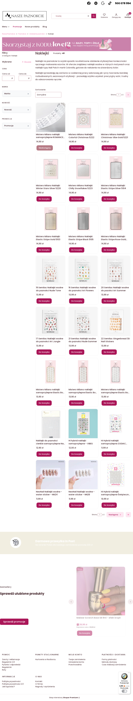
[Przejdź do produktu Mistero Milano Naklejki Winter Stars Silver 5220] (50, 168)
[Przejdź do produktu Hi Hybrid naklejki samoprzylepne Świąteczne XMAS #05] (115, 474)
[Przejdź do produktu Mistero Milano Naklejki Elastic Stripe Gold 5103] (50, 219)
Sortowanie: (40, 89)
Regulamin (7, 667)
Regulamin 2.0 (8, 662)
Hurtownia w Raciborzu (45, 659)
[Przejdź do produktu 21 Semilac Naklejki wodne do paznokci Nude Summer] (83, 321)
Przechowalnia (75, 664)
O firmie (39, 684)
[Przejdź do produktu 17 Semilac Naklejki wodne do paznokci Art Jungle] (50, 321)
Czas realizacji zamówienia (114, 664)
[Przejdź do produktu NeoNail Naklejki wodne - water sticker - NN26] (83, 474)
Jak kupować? (8, 686)
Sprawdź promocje (14, 621)
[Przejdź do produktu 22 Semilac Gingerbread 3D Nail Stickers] (115, 321)
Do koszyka (76, 148)
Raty (4, 670)
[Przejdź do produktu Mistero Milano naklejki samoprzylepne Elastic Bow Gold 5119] (50, 372)
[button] (93, 16)
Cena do (22, 74)
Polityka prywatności (11, 681)
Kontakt (38, 681)
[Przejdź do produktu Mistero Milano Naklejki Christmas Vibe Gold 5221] (115, 117)
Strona (113, 95)
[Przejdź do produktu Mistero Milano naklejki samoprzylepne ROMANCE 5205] (50, 117)
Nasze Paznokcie (8, 34)
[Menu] (128, 673)
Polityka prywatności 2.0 (13, 684)
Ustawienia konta (76, 662)
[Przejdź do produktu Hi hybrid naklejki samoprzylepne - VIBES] (83, 423)
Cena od (6, 74)
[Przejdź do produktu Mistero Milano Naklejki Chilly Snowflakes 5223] (83, 168)
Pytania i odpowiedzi (11, 664)
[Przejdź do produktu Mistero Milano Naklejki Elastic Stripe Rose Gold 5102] (115, 219)
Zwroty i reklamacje (11, 659)
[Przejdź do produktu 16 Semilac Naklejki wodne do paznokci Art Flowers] (83, 270)
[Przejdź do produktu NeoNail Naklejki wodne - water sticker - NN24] (50, 474)
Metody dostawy (109, 662)
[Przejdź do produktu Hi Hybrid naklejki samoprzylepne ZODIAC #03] (115, 423)
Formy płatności (109, 659)
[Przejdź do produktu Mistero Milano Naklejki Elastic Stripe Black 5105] (83, 219)
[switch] (124, 691)
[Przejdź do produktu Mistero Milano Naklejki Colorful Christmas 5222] (83, 117)
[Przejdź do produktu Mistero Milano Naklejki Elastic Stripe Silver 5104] (115, 168)
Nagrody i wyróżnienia (45, 686)
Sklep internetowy (63, 697)
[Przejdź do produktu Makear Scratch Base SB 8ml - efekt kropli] (101, 592)
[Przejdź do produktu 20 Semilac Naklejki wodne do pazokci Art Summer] (115, 270)
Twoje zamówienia (77, 659)
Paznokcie (22, 34)
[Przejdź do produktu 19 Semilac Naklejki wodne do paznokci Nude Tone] (50, 270)
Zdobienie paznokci (37, 34)
